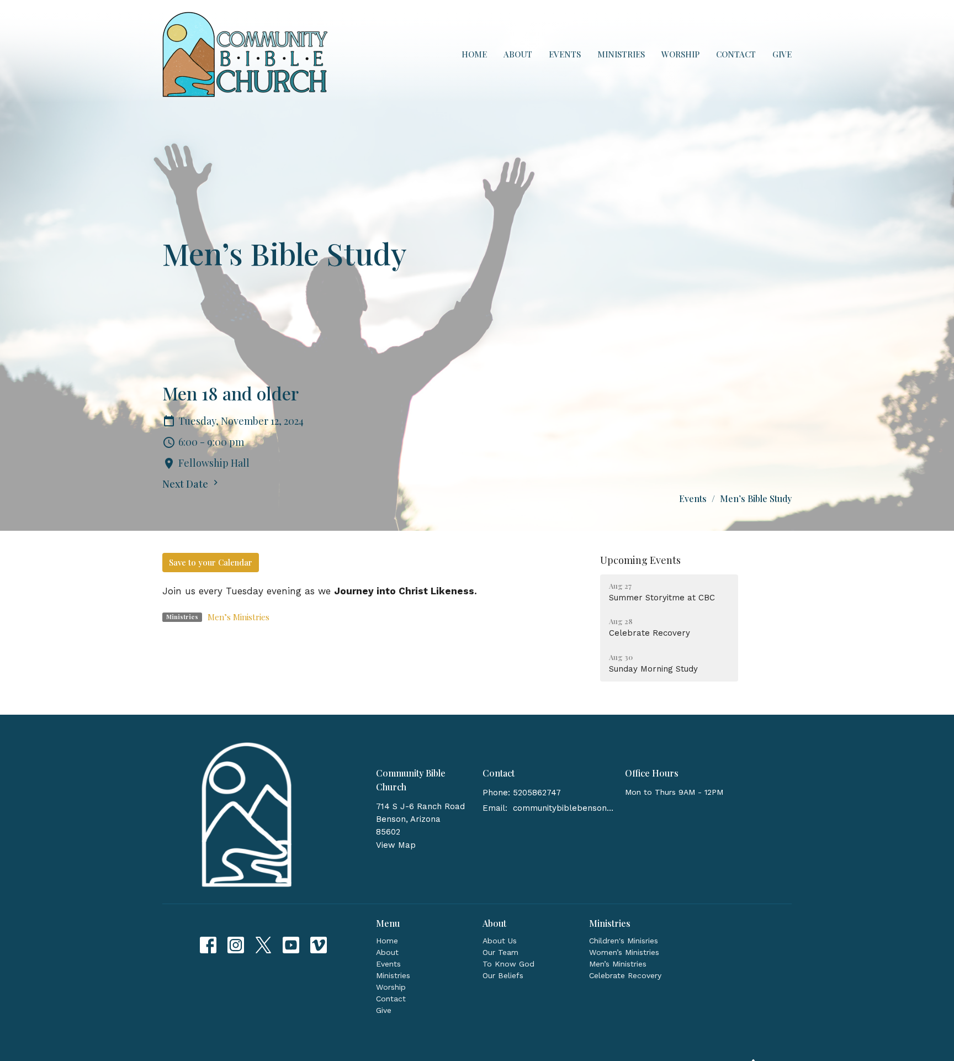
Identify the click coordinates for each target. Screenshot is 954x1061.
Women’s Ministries (624, 952)
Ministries (621, 54)
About (518, 54)
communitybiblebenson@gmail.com (563, 808)
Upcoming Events (640, 560)
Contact (736, 54)
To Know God (508, 963)
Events (565, 54)
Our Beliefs (503, 975)
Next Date (186, 483)
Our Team (500, 952)
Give (782, 54)
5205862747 (537, 793)
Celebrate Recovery (625, 975)
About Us (500, 940)
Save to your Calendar (210, 562)
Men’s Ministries (238, 616)
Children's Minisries (623, 940)
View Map (396, 845)
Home (474, 54)
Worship (680, 54)
